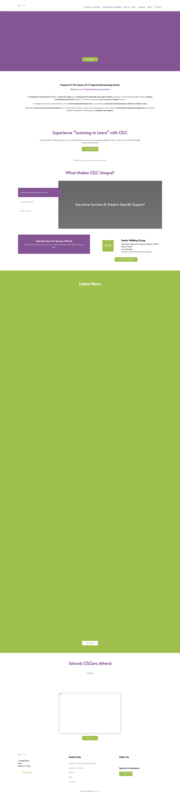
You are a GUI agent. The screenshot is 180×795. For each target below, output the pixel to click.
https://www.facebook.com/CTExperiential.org (136, 252)
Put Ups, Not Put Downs (31, 491)
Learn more (90, 149)
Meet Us (126, 7)
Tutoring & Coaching (91, 7)
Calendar (141, 7)
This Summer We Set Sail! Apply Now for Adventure (42, 377)
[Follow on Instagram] (125, 763)
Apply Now (90, 59)
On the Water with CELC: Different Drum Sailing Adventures (46, 606)
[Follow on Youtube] (134, 763)
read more (25, 390)
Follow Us (90, 738)
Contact (158, 7)
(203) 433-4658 (27, 772)
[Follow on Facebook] (120, 763)
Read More (90, 643)
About (150, 7)
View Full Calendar (126, 259)
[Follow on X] (130, 763)
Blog (134, 7)
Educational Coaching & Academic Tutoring (33, 192)
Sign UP (126, 774)
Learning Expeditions (27, 202)
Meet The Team (25, 211)
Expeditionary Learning (111, 7)
